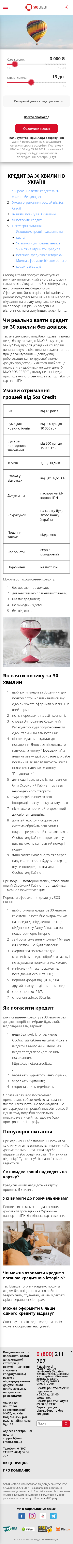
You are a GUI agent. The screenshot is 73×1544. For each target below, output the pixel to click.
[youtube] (43, 1516)
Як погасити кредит (27, 220)
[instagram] (32, 1516)
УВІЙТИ (67, 7)
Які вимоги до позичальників (38, 243)
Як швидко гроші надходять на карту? (39, 234)
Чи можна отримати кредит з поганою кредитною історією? (39, 252)
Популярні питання (27, 226)
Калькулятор (19, 138)
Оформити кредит (36, 128)
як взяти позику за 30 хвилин (34, 214)
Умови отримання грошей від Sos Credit (37, 205)
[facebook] (21, 1516)
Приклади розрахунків (47, 138)
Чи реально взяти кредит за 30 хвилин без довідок (35, 194)
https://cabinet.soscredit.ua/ (32, 1063)
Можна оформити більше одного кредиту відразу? (41, 263)
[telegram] (53, 1516)
